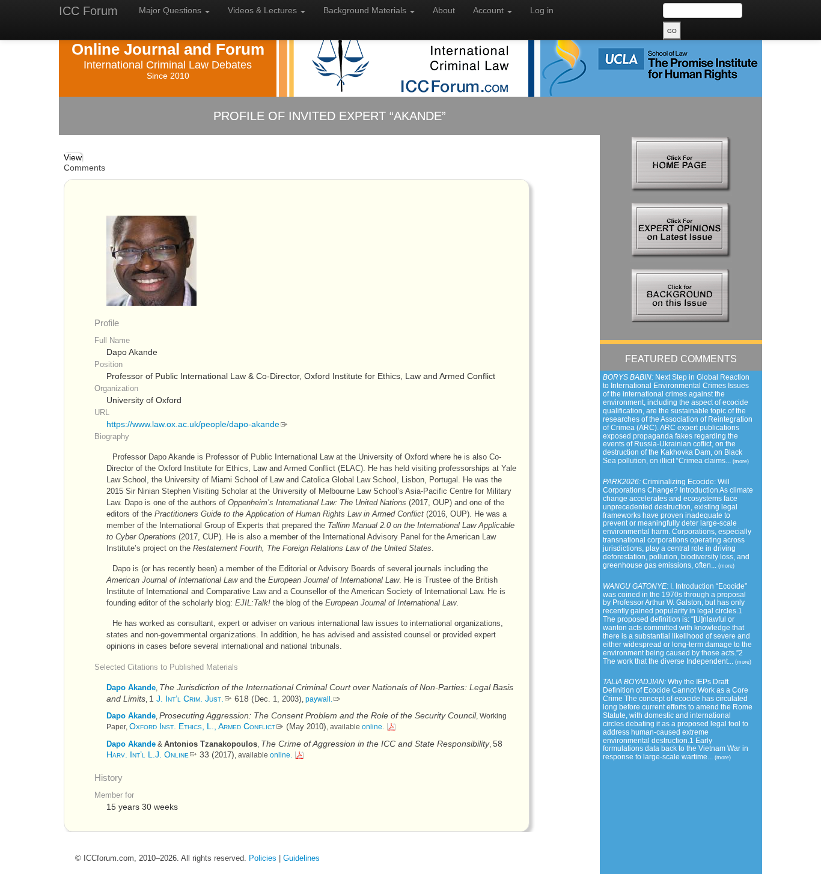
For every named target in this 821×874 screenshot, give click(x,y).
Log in (542, 10)
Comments (84, 167)
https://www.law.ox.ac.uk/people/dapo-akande (192, 424)
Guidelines (301, 858)
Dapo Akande (131, 687)
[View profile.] (151, 260)
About (444, 10)
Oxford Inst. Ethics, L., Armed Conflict (202, 726)
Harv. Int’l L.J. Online (147, 754)
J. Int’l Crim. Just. (190, 698)
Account (489, 10)
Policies (262, 858)
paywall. (318, 699)
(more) (741, 461)
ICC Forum (88, 10)
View (73, 157)
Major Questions (171, 10)
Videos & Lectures (263, 10)
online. (373, 726)
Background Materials (366, 10)
